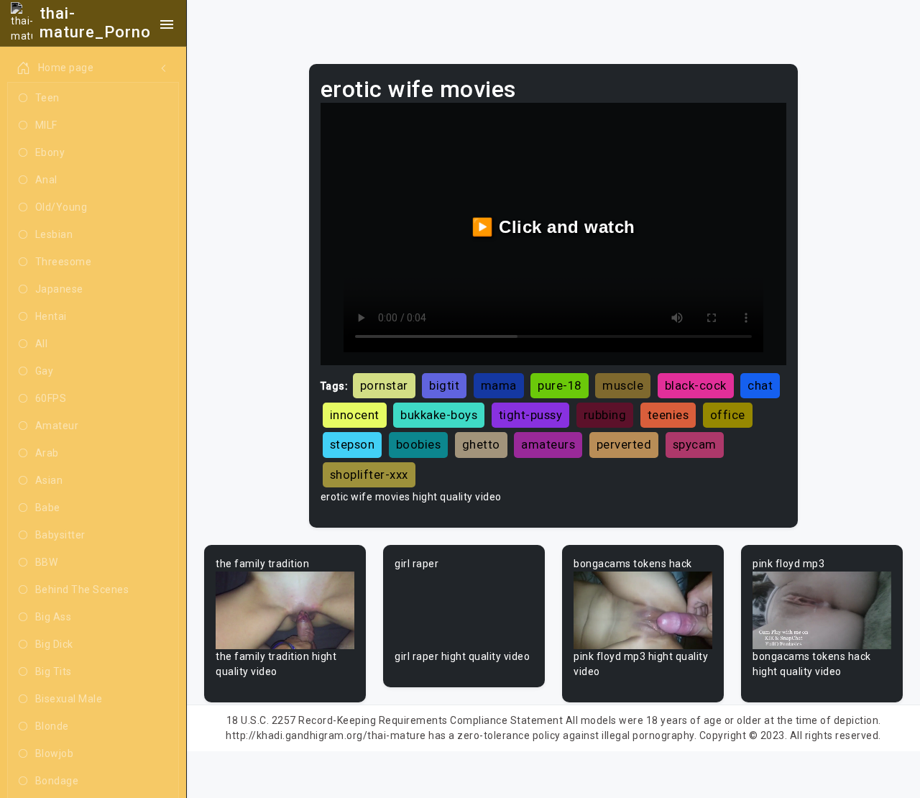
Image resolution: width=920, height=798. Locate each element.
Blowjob (54, 753)
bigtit (444, 385)
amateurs (548, 444)
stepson (352, 444)
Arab (47, 453)
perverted (624, 444)
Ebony (50, 152)
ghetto (481, 444)
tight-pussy (531, 415)
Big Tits (53, 671)
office (727, 415)
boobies (418, 444)
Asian (49, 480)
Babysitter (60, 535)
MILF (46, 125)
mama (499, 385)
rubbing (605, 415)
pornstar (384, 385)
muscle (622, 385)
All (41, 343)
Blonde (52, 726)
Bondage (57, 780)
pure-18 (559, 385)
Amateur (57, 425)
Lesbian (54, 234)
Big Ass (53, 617)
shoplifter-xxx (369, 474)
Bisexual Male (69, 699)
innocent (355, 415)
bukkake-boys (438, 415)
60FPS (51, 398)
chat (760, 385)
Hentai (51, 316)
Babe (47, 507)
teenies (668, 415)
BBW (46, 562)
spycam (695, 444)
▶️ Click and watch (553, 227)
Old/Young (61, 207)
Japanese (59, 289)
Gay (44, 371)
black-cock (696, 385)
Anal (46, 179)
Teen (47, 98)
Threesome (63, 261)
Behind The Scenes (82, 589)
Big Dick (54, 644)
